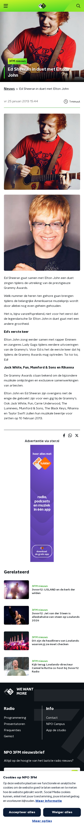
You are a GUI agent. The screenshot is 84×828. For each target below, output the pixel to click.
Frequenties (12, 730)
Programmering (15, 717)
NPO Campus (55, 724)
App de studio (56, 730)
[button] (6, 6)
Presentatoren (14, 724)
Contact (52, 717)
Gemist (9, 736)
